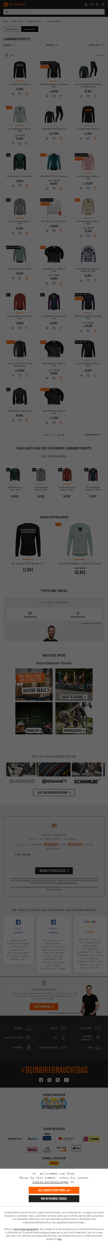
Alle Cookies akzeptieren (52, 1190)
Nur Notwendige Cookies (54, 1199)
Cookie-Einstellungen (50, 1182)
